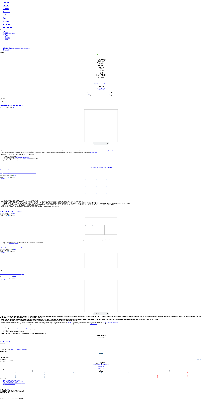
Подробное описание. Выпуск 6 (6, 341)
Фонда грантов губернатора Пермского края (110, 150)
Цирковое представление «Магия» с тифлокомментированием (18, 173)
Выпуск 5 (107, 167)
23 (15, 377)
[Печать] (14, 107)
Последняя (24, 349)
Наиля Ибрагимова (18, 157)
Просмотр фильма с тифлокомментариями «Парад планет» (17, 247)
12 (101, 375)
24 (44, 377)
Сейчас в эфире (101, 368)
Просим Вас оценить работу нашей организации (11, 380)
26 (101, 377)
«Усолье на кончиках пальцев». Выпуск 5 (10, 346)
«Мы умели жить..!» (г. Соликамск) (9, 384)
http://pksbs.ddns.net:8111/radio (101, 366)
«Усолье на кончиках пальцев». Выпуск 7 (12, 105)
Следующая (19, 349)
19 (101, 376)
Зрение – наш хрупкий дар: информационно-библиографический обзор (15, 345)
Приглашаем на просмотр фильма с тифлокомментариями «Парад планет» (16, 347)
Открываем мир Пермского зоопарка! (11, 211)
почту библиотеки (19, 395)
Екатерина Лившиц (25, 157)
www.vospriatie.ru (93, 152)
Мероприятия (3, 178)
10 (44, 375)
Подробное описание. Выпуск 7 (6, 169)
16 (15, 376)
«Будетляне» (69, 150)
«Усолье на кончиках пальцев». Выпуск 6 (12, 274)
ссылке (104, 96)
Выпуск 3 (99, 167)
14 (157, 375)
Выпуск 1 (91, 167)
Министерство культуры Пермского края (101, 89)
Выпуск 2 (95, 167)
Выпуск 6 (110, 167)
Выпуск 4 (103, 167)
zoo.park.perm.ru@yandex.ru (13, 243)
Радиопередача (3, 108)
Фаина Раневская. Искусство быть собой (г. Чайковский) (13, 381)
